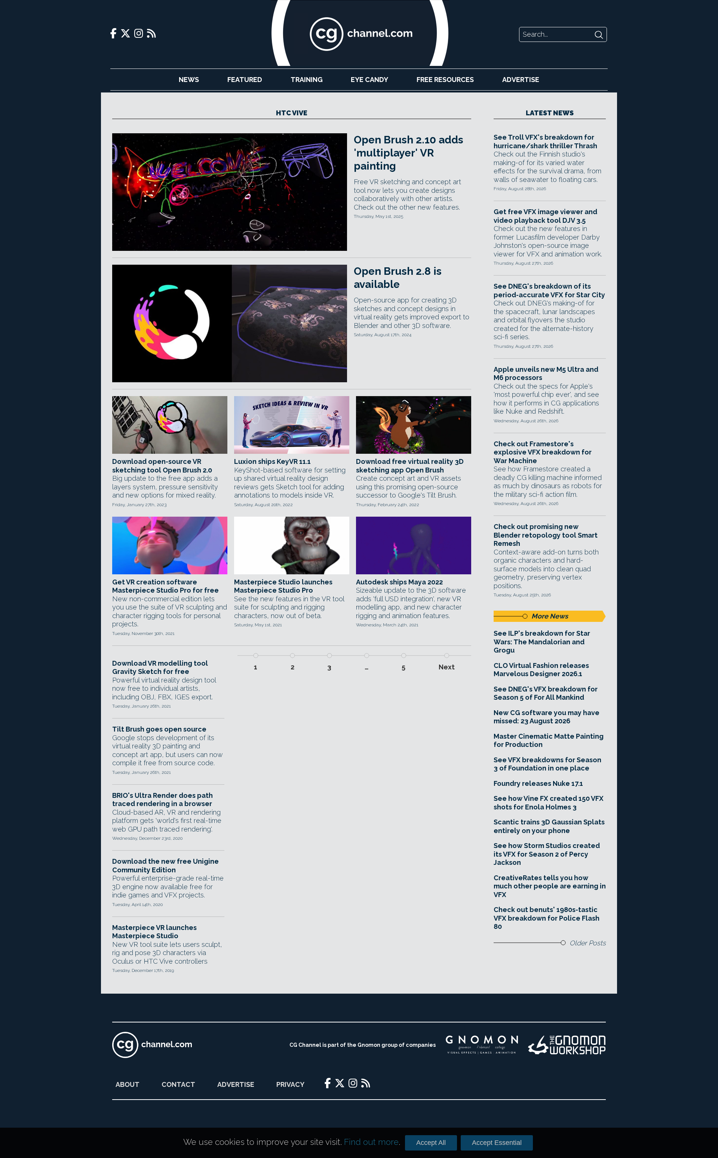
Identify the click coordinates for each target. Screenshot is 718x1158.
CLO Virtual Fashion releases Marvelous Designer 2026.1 (541, 670)
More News (549, 616)
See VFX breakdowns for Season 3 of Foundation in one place (547, 764)
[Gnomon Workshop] (567, 1045)
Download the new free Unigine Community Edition (165, 865)
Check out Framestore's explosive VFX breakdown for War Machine (543, 452)
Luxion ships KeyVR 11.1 (272, 461)
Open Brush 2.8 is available (398, 278)
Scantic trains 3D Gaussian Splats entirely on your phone (549, 826)
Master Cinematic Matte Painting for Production (549, 740)
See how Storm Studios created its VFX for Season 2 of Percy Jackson (547, 854)
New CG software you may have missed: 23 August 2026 (546, 717)
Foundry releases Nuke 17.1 (538, 783)
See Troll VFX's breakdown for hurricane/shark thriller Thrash (545, 141)
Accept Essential (497, 1142)
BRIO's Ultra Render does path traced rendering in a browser (162, 799)
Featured (244, 79)
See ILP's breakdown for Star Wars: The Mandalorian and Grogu (542, 641)
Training (307, 79)
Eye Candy (369, 79)
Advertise (520, 79)
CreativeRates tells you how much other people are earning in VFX (550, 886)
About (127, 1084)
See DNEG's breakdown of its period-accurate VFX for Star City (549, 290)
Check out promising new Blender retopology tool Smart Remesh (546, 535)
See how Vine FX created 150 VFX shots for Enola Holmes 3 (549, 802)
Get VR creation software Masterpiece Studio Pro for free (165, 586)
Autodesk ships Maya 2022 (399, 582)
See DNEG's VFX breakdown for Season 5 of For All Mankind (546, 693)
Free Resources (445, 79)
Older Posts (588, 943)
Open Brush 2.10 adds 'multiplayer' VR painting (408, 153)
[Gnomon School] (482, 1045)
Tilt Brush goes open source (159, 729)
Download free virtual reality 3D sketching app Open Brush (410, 466)
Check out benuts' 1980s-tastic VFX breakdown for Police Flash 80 (546, 918)
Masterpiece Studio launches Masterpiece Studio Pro (283, 586)
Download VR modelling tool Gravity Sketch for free (160, 667)
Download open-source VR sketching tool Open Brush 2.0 (162, 466)
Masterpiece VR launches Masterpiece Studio (154, 932)
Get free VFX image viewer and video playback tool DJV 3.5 (545, 216)
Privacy (290, 1084)
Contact (178, 1084)
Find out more (371, 1142)
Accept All (431, 1142)
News (189, 79)
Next (447, 667)
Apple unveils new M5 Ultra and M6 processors (546, 373)
